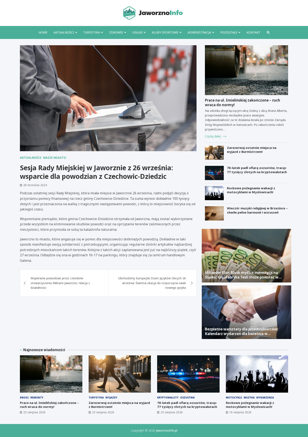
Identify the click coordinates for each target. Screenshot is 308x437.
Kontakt (253, 32)
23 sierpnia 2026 (34, 412)
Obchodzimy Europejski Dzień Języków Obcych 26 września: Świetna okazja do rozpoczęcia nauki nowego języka (152, 283)
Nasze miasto (54, 158)
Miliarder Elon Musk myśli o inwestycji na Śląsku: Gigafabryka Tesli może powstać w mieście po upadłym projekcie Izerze (241, 277)
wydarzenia (265, 397)
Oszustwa (187, 397)
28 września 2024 (35, 185)
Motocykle (234, 397)
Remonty (36, 397)
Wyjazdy (111, 397)
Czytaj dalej (213, 136)
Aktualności (64, 32)
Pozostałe (228, 32)
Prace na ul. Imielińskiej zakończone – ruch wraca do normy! (242, 102)
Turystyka (91, 32)
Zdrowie (116, 32)
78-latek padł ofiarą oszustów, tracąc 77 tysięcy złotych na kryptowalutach (257, 170)
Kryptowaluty (168, 397)
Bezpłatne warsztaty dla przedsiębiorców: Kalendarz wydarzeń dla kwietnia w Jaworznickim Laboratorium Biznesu (241, 334)
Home (43, 32)
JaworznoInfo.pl (166, 430)
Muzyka (249, 397)
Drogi (24, 397)
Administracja (199, 32)
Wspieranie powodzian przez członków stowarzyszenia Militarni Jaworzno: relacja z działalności (60, 283)
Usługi (137, 32)
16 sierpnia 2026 (240, 412)
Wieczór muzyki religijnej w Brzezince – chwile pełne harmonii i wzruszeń (257, 210)
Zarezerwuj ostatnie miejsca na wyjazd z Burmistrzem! (251, 150)
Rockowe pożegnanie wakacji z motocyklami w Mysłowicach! (251, 190)
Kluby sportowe (165, 32)
